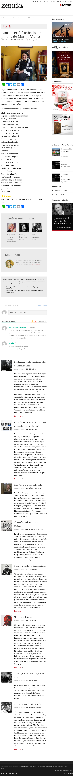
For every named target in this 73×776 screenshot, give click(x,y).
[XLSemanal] (66, 4)
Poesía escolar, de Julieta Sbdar (28, 704)
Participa (60, 767)
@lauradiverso (36, 265)
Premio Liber (58, 770)
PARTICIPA (52, 1)
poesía (35, 40)
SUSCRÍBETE (44, 1)
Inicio (2, 17)
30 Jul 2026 (64, 169)
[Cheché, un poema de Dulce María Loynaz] (37, 227)
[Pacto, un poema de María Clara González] (24, 227)
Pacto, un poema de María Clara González (23, 236)
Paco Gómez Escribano (33, 488)
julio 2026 (57, 194)
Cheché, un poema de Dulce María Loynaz (36, 236)
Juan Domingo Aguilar (33, 708)
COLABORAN (35, 1)
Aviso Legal (36, 767)
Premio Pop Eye (67, 770)
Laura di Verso (15, 40)
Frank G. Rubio (30, 620)
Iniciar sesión (42, 306)
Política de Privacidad (46, 767)
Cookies (54, 767)
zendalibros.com (31, 369)
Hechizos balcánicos (23, 617)
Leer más (17, 416)
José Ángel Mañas (31, 681)
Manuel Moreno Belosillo (34, 529)
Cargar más (24, 757)
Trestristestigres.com (26, 767)
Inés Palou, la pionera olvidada (28, 485)
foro (26, 281)
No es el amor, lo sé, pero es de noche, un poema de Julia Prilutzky (11, 237)
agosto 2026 (58, 190)
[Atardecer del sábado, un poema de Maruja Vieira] (24, 63)
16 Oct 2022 (4, 40)
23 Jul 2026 (64, 182)
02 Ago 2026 (64, 156)
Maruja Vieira (28, 40)
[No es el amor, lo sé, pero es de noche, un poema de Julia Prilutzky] (11, 227)
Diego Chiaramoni (31, 569)
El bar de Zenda (66, 154)
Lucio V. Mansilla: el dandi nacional (30, 566)
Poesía (8, 17)
